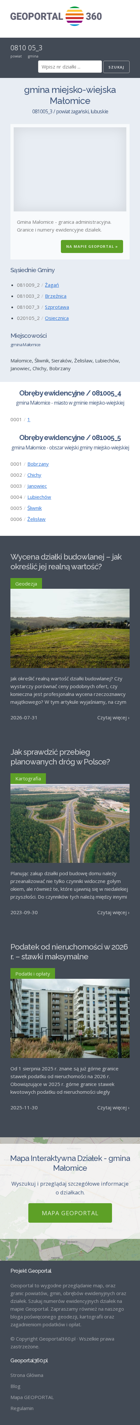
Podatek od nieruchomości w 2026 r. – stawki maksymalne (69, 951)
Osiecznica (57, 318)
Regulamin (22, 1408)
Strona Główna (26, 1375)
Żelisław (36, 519)
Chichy (34, 475)
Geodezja (26, 583)
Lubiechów (39, 497)
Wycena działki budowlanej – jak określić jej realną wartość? (65, 561)
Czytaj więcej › (113, 717)
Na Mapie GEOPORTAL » (92, 246)
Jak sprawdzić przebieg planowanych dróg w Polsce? (60, 756)
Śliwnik (34, 508)
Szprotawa (57, 307)
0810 (18, 47)
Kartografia (28, 778)
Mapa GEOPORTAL (70, 1213)
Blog (15, 1386)
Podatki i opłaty (32, 973)
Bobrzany (38, 463)
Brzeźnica (55, 296)
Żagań (52, 285)
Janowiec (37, 486)
